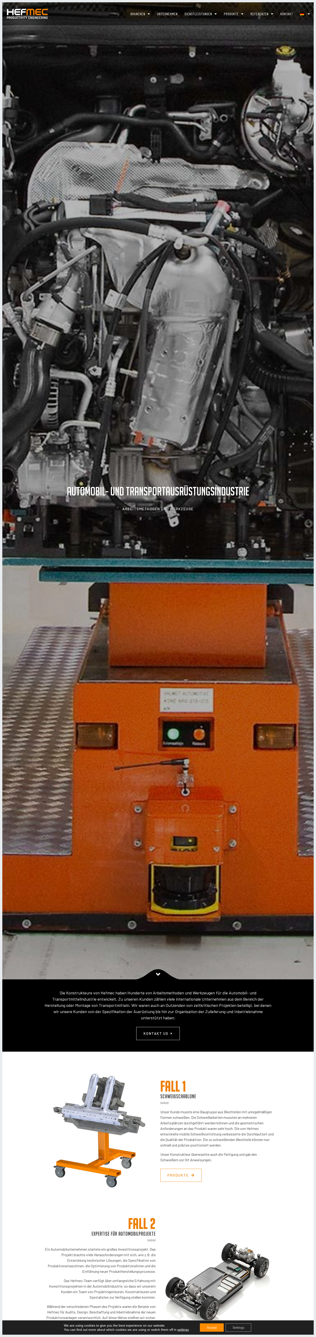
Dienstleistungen (198, 14)
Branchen (137, 14)
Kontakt (286, 14)
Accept (212, 1327)
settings (183, 1329)
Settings (238, 1327)
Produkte (231, 14)
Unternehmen (167, 14)
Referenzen (260, 14)
